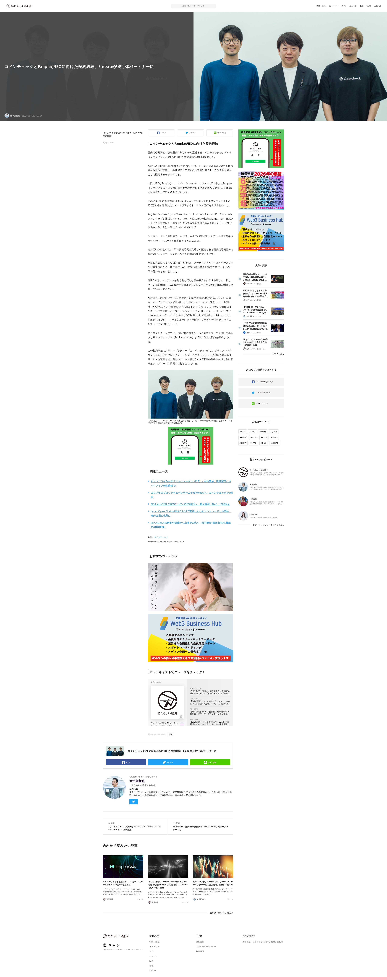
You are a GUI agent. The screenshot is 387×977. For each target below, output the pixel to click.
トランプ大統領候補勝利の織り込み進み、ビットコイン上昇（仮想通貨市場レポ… (255, 326)
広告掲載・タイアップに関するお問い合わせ (262, 941)
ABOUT (377, 6)
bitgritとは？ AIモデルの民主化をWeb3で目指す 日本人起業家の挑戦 (255, 342)
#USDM (243, 437)
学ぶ (344, 6)
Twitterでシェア (264, 392)
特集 (259, 284)
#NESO (274, 437)
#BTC (242, 431)
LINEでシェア (262, 403)
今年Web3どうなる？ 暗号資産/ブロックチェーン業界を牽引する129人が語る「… (255, 293)
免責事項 (200, 951)
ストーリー (333, 6)
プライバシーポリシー (206, 946)
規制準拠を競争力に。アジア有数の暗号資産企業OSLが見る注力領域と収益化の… (255, 277)
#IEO (171, 734)
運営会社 (200, 941)
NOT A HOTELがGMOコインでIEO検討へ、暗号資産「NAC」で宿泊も (190, 504)
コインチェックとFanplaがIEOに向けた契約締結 (122, 134)
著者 (369, 6)
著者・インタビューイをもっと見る (268, 524)
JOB (362, 6)
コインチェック (161, 537)
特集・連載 (321, 6)
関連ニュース (109, 142)
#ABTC (252, 431)
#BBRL (264, 443)
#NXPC (243, 443)
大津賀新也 (137, 780)
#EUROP (274, 443)
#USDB (253, 443)
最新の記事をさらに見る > (221, 913)
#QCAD (273, 431)
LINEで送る (221, 132)
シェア (163, 132)
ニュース (353, 6)
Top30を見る (278, 353)
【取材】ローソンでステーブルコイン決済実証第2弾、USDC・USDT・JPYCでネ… (255, 309)
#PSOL (254, 437)
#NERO (263, 431)
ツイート (192, 132)
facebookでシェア (265, 381)
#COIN (264, 437)
